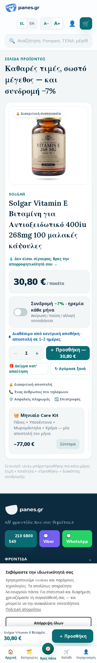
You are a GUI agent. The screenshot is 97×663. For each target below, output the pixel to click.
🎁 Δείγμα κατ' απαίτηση (23, 369)
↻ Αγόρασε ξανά (70, 368)
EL (22, 23)
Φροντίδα (48, 559)
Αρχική (10, 654)
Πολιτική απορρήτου (23, 609)
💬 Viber (48, 538)
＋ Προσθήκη (72, 636)
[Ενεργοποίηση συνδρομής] (20, 312)
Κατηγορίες (29, 654)
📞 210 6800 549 (21, 538)
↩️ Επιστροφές (67, 399)
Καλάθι (66, 654)
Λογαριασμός (86, 654)
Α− (46, 23)
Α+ (57, 23)
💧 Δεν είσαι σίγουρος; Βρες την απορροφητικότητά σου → (39, 261)
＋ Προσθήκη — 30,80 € (68, 353)
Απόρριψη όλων (48, 623)
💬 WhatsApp (77, 538)
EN (31, 23)
